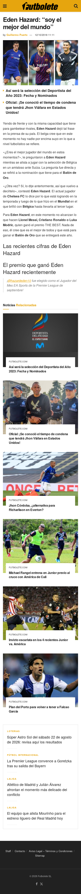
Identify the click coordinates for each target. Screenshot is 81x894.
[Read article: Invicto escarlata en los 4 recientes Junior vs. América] (40, 613)
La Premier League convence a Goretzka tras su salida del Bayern (39, 763)
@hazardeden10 (19, 280)
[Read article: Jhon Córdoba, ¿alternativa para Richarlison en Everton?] (40, 479)
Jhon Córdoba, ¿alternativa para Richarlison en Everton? (32, 507)
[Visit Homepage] (40, 6)
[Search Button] (76, 6)
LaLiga (12, 778)
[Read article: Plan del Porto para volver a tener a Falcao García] (40, 680)
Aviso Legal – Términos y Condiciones (51, 851)
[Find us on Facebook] (37, 884)
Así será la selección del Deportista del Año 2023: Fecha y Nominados (38, 93)
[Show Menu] (5, 6)
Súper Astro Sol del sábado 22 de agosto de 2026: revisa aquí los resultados (39, 739)
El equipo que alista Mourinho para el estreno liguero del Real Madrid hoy (36, 816)
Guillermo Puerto (17, 35)
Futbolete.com (18, 361)
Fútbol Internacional (23, 754)
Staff (8, 851)
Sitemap (40, 855)
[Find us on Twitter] (41, 884)
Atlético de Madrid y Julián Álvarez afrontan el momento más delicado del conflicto (37, 789)
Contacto (20, 851)
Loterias (13, 731)
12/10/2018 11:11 (44, 35)
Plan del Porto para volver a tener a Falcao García (39, 709)
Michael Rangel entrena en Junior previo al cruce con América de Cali (39, 574)
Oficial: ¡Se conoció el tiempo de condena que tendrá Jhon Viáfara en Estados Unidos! (41, 107)
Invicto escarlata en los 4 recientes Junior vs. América (38, 642)
